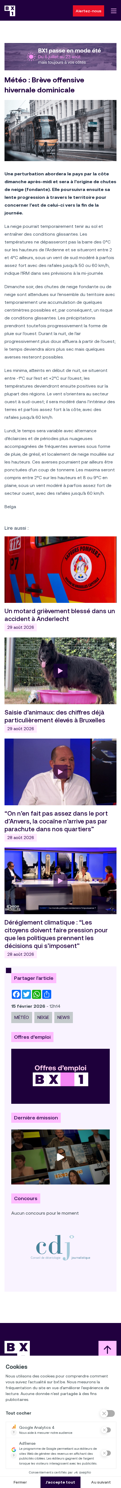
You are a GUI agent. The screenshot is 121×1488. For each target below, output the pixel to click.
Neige (43, 1017)
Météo (21, 1017)
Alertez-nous (88, 11)
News (63, 1017)
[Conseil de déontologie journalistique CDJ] (60, 1247)
